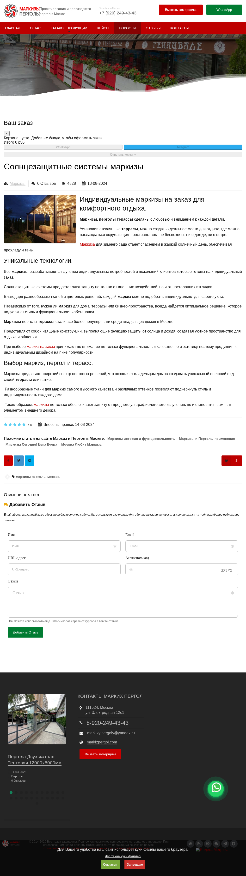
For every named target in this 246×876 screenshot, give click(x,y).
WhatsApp (63, 147)
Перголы (17, 776)
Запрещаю (135, 864)
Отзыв (13, 581)
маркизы (41, 405)
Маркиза (87, 244)
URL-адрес (17, 558)
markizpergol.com (102, 742)
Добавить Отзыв (25, 632)
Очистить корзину (123, 154)
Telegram (183, 147)
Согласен (110, 864)
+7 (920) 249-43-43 (117, 13)
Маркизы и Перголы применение (207, 439)
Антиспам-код (137, 558)
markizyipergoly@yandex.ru (111, 733)
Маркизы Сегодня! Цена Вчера (31, 444)
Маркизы (17, 183)
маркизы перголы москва (37, 477)
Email (129, 535)
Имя (11, 535)
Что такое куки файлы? (123, 856)
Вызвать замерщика (181, 10)
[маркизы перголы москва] (39, 219)
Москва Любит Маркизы (82, 444)
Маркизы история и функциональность (141, 439)
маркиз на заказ (41, 347)
